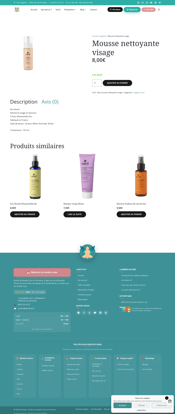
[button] (25, 214)
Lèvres (19, 389)
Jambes (20, 369)
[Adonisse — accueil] (17, 9)
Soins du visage (123, 364)
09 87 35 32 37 (58, 3)
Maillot (19, 364)
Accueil (95, 36)
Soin (143, 92)
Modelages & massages (97, 365)
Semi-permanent (73, 374)
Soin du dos (96, 371)
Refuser (141, 405)
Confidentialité (96, 409)
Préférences (162, 405)
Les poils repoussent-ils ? (131, 290)
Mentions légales (82, 409)
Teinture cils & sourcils (125, 369)
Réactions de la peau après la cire (134, 302)
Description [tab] (24, 101)
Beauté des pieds (98, 376)
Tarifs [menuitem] (57, 9)
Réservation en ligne (86, 290)
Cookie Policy (141, 410)
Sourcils (20, 384)
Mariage (145, 364)
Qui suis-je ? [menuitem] (46, 9)
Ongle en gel (72, 379)
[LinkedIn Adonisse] (155, 2)
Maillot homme (47, 370)
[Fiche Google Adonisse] (106, 312)
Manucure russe (73, 369)
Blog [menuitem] (82, 9)
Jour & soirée (147, 369)
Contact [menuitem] (93, 9)
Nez (18, 394)
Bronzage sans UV (99, 381)
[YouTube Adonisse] (151, 2)
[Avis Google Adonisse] (159, 2)
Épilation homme (48, 366)
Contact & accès (84, 295)
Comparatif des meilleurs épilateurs (134, 275)
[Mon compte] (159, 9)
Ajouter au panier (117, 83)
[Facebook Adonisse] (142, 2)
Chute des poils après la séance (133, 285)
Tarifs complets (84, 285)
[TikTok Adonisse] (146, 2)
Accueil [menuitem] (34, 9)
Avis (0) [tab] (50, 101)
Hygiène (103, 36)
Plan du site (108, 409)
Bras (18, 379)
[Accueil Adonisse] (87, 252)
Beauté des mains (73, 364)
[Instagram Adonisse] (138, 2)
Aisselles (20, 374)
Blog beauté (82, 299)
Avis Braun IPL (126, 280)
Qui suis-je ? (83, 280)
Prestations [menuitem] (69, 9)
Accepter (122, 405)
